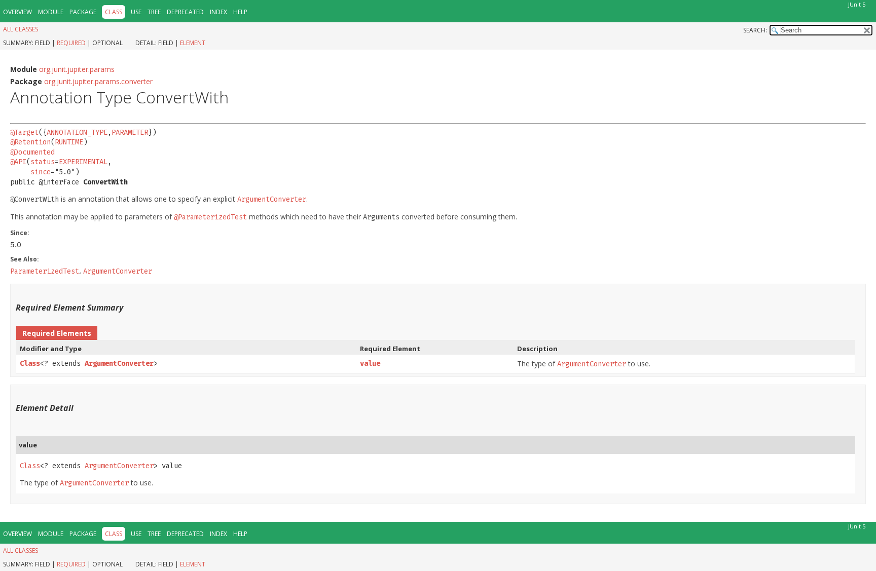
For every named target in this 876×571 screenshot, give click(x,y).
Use (136, 12)
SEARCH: (755, 30)
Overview (17, 12)
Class (30, 363)
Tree (154, 12)
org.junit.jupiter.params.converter (98, 81)
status (42, 162)
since (40, 172)
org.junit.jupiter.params (77, 69)
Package (82, 12)
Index (218, 12)
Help (240, 12)
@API (18, 162)
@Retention (30, 142)
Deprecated (185, 12)
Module (50, 12)
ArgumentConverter (119, 363)
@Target (24, 132)
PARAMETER (130, 132)
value (370, 363)
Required (71, 43)
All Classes (20, 29)
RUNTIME (69, 142)
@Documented (32, 152)
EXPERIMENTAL (83, 162)
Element (192, 43)
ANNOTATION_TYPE (77, 132)
